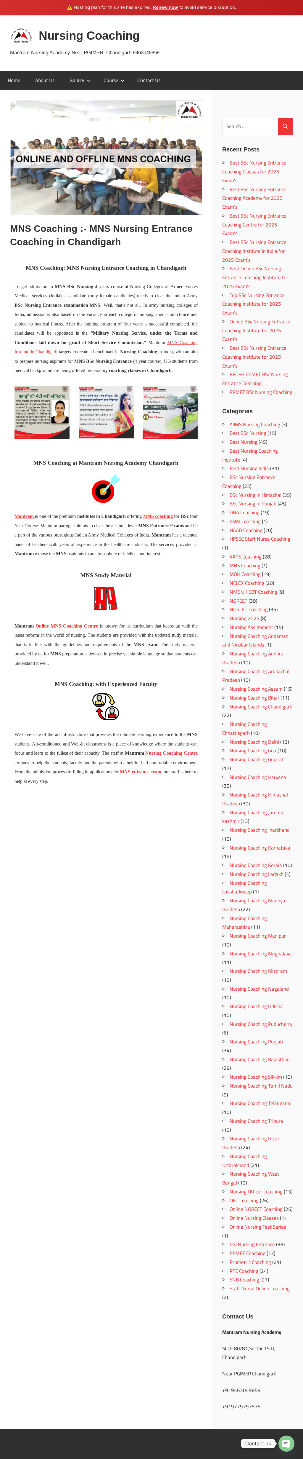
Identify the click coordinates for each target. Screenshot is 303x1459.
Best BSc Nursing (248, 433)
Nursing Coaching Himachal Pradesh (255, 799)
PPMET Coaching (247, 1253)
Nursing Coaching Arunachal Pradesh (255, 676)
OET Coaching (244, 1200)
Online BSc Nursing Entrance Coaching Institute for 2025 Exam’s (256, 330)
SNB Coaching (244, 1279)
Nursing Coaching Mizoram (258, 971)
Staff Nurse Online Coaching (260, 1288)
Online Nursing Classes (254, 1218)
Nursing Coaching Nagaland (259, 989)
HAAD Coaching (246, 530)
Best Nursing (243, 442)
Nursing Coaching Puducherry (261, 1024)
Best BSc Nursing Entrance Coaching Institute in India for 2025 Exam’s (254, 251)
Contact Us (148, 80)
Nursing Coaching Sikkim (256, 1077)
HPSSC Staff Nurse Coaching (260, 539)
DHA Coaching (245, 512)
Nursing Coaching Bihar (254, 698)
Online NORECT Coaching (256, 1209)
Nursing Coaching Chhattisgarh (244, 728)
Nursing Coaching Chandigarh (261, 706)
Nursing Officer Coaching (256, 1191)
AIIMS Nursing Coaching (255, 424)
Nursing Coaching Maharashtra (244, 923)
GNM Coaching (245, 521)
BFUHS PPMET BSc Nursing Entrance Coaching (255, 379)
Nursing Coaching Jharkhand (260, 830)
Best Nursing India (249, 468)
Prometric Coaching (250, 1262)
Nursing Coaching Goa (253, 750)
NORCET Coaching (249, 609)
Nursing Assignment (251, 627)
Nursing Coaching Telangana (260, 1103)
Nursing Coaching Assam (256, 689)
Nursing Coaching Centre (171, 753)
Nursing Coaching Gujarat (257, 759)
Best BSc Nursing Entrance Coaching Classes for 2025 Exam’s (254, 171)
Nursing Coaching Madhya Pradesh (253, 905)
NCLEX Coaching (247, 583)
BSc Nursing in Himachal (255, 495)
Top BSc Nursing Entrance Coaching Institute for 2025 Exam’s (253, 304)
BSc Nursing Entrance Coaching (248, 482)
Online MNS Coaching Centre (67, 625)
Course (111, 80)
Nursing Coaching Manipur (258, 936)
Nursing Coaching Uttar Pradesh (250, 1143)
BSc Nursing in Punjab (253, 503)
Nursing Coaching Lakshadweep (244, 887)
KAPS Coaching (246, 556)
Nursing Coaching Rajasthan (260, 1059)
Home (14, 80)
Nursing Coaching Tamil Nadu (261, 1086)
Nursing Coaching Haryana (258, 777)
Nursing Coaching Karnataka (260, 848)
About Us (44, 80)
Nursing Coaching (89, 35)
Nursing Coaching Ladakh (256, 874)
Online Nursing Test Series (258, 1227)
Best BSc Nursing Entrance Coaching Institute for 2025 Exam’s (254, 357)
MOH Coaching (245, 574)
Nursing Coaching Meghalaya (261, 953)
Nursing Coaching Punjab (256, 1041)
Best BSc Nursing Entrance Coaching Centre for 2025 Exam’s (254, 224)
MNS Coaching (245, 565)
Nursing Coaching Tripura (256, 1121)
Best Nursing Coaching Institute (250, 455)
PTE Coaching (244, 1271)
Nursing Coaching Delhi (254, 742)
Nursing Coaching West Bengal (250, 1178)
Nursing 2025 (245, 618)
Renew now (165, 7)
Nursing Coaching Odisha (256, 1006)
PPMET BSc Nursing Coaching (261, 392)
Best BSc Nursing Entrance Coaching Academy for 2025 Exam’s (254, 198)
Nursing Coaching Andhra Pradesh (252, 658)
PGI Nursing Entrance (252, 1244)
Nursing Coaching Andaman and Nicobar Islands (255, 640)
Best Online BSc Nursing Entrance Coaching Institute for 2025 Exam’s (255, 277)
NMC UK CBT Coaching (253, 592)
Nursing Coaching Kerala (256, 865)
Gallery (77, 80)
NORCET (238, 601)
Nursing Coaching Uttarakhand (244, 1161)
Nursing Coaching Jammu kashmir (252, 817)
